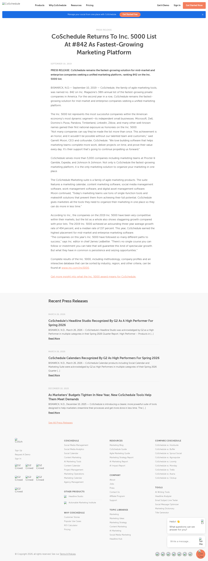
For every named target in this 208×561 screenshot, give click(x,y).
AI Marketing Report (119, 462)
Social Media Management (76, 445)
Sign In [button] (177, 5)
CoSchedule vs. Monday (166, 466)
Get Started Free (130, 14)
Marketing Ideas (117, 519)
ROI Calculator (71, 526)
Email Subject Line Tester (166, 500)
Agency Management (73, 482)
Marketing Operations (74, 474)
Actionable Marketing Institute (82, 503)
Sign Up (18, 451)
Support (113, 500)
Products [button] (39, 5)
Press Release (104, 30)
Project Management (73, 470)
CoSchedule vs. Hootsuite (166, 445)
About (112, 480)
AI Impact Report (117, 466)
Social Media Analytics (74, 449)
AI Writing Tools (162, 492)
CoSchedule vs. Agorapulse (167, 458)
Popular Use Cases (72, 521)
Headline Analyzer (163, 496)
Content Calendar (72, 466)
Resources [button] (76, 5)
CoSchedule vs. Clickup (165, 478)
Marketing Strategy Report (121, 458)
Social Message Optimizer (167, 505)
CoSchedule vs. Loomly (165, 462)
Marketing (114, 514)
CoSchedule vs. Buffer (165, 449)
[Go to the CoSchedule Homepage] (19, 442)
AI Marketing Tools (72, 462)
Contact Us (115, 492)
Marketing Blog (116, 445)
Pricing (89, 5)
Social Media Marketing (120, 535)
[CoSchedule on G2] (157, 554)
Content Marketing (72, 458)
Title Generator (162, 513)
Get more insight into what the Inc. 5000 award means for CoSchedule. (93, 276)
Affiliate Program (117, 496)
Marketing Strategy (118, 523)
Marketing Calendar (73, 478)
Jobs (112, 484)
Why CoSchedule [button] (57, 5)
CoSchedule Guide (118, 449)
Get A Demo (163, 5)
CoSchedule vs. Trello (165, 470)
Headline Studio (76, 496)
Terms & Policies (68, 554)
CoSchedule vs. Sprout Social (168, 453)
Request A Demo (22, 455)
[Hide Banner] (202, 14)
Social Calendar (71, 453)
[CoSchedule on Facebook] (163, 554)
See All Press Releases (60, 423)
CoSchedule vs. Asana (165, 474)
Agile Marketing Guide (120, 453)
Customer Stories (72, 517)
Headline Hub (116, 539)
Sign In (18, 459)
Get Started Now (194, 5)
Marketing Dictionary (164, 509)
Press (112, 488)
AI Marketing (115, 531)
